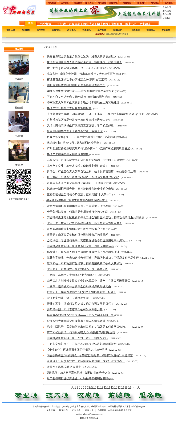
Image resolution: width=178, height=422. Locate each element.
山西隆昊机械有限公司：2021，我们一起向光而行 (77, 338)
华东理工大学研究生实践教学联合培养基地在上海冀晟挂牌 (83, 102)
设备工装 (11, 30)
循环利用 (41, 30)
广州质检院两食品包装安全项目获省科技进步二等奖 (79, 119)
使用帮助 (102, 410)
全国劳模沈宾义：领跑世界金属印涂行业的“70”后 (77, 211)
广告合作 (76, 410)
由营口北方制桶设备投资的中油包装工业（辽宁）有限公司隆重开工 (88, 280)
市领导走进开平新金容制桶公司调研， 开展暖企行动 (79, 182)
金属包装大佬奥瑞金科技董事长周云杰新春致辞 (76, 320)
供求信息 (86, 30)
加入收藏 (167, 11)
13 (105, 387)
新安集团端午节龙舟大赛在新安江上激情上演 (75, 131)
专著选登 (166, 30)
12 (101, 387)
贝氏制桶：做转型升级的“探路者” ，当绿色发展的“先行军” (83, 177)
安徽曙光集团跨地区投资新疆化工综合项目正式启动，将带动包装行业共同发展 (95, 217)
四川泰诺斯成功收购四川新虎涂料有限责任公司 (76, 85)
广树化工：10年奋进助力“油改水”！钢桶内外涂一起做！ (81, 292)
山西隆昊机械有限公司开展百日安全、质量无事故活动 (80, 246)
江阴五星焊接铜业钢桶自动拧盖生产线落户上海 (76, 228)
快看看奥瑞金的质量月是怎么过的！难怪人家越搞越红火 (81, 56)
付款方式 (89, 410)
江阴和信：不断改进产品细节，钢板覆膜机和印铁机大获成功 (84, 263)
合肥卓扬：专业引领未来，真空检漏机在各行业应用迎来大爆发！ (87, 240)
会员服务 (167, 18)
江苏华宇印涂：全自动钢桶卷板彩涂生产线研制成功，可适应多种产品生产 (93, 257)
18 (122, 387)
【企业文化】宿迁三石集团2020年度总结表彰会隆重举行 (81, 343)
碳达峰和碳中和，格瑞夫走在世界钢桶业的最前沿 (76, 200)
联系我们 (63, 410)
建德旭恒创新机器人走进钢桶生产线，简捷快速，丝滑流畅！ (84, 62)
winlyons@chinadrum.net (91, 414)
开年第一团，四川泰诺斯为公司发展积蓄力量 (75, 309)
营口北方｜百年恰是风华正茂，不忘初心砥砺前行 (77, 68)
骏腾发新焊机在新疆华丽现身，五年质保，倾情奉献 (79, 205)
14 (108, 387)
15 (112, 387)
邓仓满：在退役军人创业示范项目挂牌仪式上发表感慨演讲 (83, 251)
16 (115, 387)
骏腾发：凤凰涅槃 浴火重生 (64, 366)
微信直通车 (118, 30)
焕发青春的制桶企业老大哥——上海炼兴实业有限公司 (80, 315)
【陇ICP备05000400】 (89, 418)
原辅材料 (26, 30)
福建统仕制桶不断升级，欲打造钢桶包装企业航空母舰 (80, 188)
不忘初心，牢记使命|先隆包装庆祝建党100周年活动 (78, 96)
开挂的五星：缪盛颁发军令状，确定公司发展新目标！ (80, 303)
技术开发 (19, 136)
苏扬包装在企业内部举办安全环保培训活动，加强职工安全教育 (86, 159)
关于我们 (50, 410)
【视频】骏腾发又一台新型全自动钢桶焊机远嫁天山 (79, 286)
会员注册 (167, 14)
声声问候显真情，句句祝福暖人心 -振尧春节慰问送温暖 (81, 332)
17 (119, 387)
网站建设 (19, 107)
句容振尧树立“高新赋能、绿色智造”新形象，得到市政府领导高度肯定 (90, 355)
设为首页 (167, 7)
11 (98, 387)
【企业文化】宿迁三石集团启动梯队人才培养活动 (76, 349)
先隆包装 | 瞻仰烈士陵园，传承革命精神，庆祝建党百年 (81, 73)
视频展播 (135, 30)
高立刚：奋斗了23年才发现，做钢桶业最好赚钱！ (77, 165)
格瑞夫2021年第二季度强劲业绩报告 (69, 108)
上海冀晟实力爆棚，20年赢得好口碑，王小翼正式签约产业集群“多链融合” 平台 (96, 114)
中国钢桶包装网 (115, 410)
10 (94, 387)
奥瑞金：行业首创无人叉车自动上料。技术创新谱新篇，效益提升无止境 (91, 171)
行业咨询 (19, 79)
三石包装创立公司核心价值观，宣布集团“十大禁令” (79, 194)
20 (129, 387)
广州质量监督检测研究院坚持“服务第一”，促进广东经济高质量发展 (88, 148)
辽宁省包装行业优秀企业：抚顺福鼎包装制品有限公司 (80, 378)
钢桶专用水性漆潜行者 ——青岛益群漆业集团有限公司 (80, 91)
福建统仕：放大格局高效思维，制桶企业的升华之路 (78, 372)
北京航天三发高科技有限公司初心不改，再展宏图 (77, 269)
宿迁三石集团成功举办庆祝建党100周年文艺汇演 (77, 79)
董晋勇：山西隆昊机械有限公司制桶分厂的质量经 (77, 234)
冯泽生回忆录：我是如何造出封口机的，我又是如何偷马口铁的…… (88, 326)
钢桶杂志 (151, 30)
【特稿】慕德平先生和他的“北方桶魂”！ (72, 274)
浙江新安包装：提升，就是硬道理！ (69, 297)
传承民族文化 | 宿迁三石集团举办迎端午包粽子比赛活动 (81, 136)
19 (126, 387)
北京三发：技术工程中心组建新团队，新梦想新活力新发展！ (84, 223)
